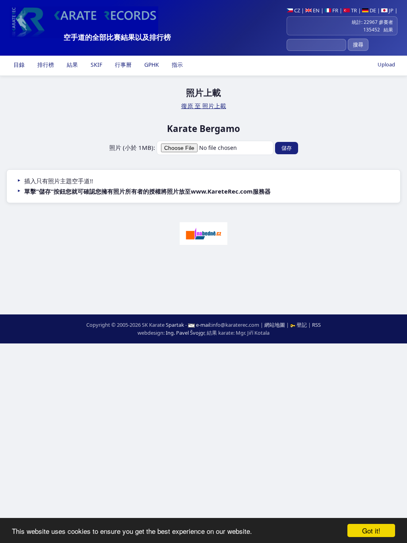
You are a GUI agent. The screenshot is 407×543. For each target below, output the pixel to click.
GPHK (151, 64)
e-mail (203, 324)
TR (353, 10)
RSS (316, 324)
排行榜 (45, 64)
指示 (176, 64)
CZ (296, 10)
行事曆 (122, 64)
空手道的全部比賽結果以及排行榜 (117, 37)
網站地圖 (274, 324)
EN (316, 10)
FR (334, 10)
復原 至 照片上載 (203, 106)
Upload (386, 64)
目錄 (18, 64)
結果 (71, 64)
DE (372, 10)
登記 (301, 324)
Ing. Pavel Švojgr (185, 332)
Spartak (175, 324)
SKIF (95, 64)
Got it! (371, 530)
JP (390, 10)
